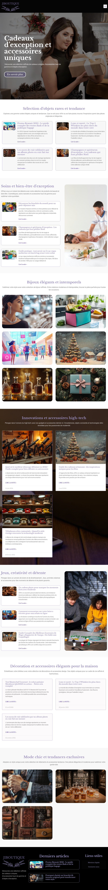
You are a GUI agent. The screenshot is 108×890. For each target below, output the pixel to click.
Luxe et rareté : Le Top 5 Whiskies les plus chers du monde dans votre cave (84, 125)
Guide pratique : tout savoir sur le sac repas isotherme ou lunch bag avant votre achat (37, 252)
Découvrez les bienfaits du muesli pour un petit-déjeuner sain (37, 204)
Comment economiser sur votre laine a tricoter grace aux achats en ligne (36, 612)
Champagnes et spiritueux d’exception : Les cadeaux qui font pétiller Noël (85, 152)
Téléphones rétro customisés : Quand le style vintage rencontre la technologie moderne (24, 532)
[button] (105, 6)
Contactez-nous (93, 867)
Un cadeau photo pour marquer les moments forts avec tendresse (38, 588)
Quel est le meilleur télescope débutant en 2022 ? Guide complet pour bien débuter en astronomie (26, 468)
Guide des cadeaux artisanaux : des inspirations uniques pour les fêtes (79, 468)
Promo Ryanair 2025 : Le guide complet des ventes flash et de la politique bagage (33, 125)
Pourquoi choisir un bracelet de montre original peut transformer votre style (60, 877)
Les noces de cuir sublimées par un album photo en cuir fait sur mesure (33, 152)
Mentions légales (94, 862)
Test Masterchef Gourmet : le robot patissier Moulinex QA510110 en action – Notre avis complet (24, 684)
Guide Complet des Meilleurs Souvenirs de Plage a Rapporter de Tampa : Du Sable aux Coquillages (37, 635)
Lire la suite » (21, 142)
